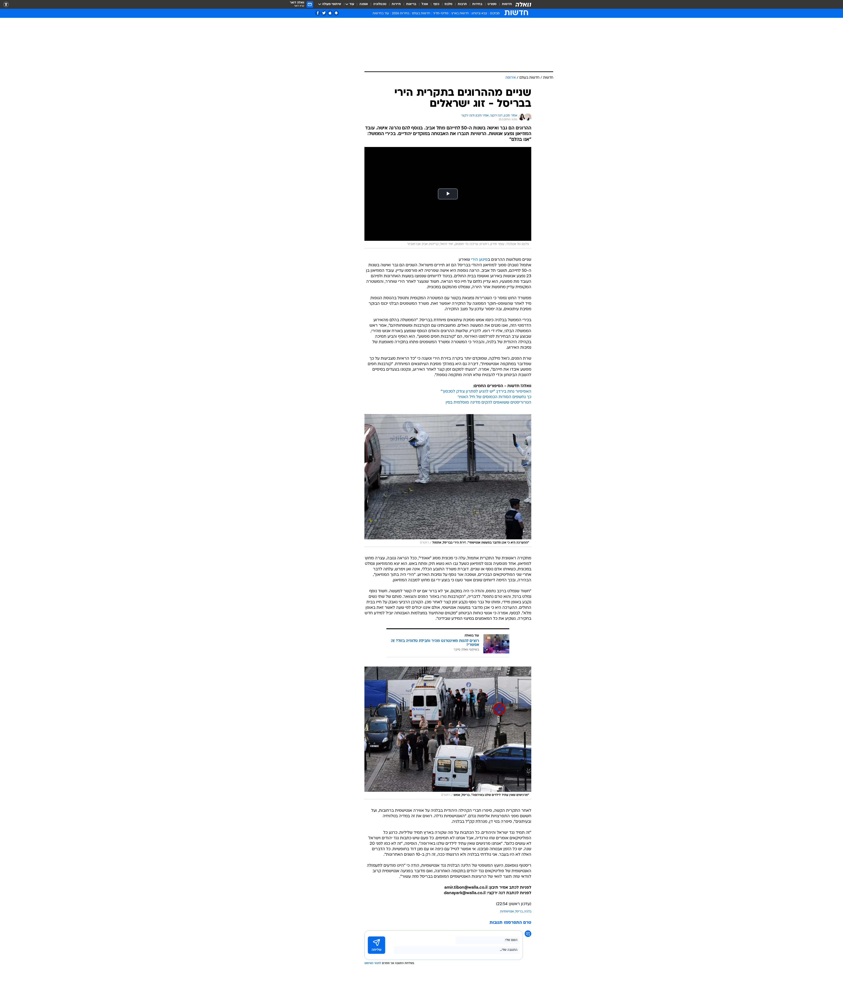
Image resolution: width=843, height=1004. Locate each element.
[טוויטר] (324, 13)
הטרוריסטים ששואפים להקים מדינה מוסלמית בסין (488, 403)
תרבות (462, 4)
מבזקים (495, 13)
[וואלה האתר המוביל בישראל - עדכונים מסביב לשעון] (523, 4)
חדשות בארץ (460, 13)
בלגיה (527, 911)
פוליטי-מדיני (441, 13)
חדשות (507, 4)
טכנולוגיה (379, 4)
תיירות (396, 4)
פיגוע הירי (479, 260)
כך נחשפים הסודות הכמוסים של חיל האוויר (494, 397)
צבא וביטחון (479, 13)
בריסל (519, 911)
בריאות (411, 4)
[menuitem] (504, 4)
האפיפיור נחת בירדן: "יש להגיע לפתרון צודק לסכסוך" (486, 392)
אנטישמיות (507, 911)
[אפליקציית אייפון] (330, 13)
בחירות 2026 (400, 13)
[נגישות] (6, 4)
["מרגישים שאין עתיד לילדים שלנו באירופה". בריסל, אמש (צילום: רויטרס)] (447, 733)
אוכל (425, 4)
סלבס (448, 4)
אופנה (363, 4)
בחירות (477, 4)
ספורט (492, 4)
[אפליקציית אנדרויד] (336, 13)
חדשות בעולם (421, 13)
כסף (436, 4)
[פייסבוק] (318, 13)
